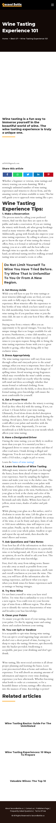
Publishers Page (42, 808)
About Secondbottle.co (14, 808)
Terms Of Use (40, 811)
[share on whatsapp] (17, 174)
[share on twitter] (28, 174)
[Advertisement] (28, 81)
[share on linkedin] (38, 174)
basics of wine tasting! (23, 462)
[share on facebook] (7, 174)
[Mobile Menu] (52, 5)
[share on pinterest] (48, 174)
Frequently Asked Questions (21, 811)
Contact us (30, 808)
